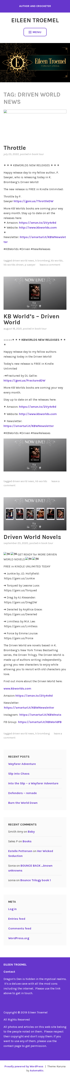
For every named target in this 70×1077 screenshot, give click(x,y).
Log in (12, 909)
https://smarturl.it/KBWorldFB (40, 722)
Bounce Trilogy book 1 (35, 880)
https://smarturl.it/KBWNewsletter (29, 426)
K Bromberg (42, 260)
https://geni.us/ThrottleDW (33, 201)
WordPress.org (18, 938)
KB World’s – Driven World (31, 319)
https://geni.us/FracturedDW (24, 380)
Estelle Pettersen (20, 851)
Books (27, 841)
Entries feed (16, 918)
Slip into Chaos (18, 773)
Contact (9, 971)
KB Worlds (57, 260)
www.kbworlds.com (17, 688)
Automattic (36, 1070)
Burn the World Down (23, 803)
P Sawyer (30, 264)
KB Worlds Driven (14, 264)
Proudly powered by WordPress (23, 1066)
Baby (31, 831)
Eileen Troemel (35, 20)
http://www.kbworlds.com (38, 227)
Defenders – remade (22, 793)
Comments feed (19, 928)
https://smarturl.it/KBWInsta (40, 714)
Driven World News (23, 260)
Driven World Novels (32, 537)
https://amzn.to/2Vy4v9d (37, 222)
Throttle (15, 147)
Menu (37, 32)
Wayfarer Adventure (22, 764)
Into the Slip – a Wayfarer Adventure (33, 783)
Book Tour (38, 154)
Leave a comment (50, 264)
